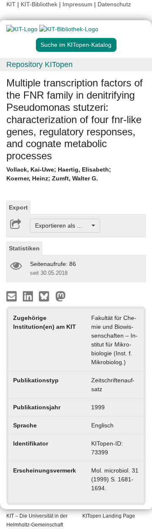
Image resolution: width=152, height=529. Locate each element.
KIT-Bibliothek (40, 4)
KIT (11, 4)
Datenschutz (114, 4)
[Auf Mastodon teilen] (60, 296)
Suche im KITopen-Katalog (76, 44)
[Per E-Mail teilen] (12, 296)
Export (18, 207)
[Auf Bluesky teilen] (46, 296)
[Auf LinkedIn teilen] (29, 296)
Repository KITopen (39, 64)
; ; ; (58, 174)
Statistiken (24, 248)
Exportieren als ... (62, 225)
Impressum (77, 4)
